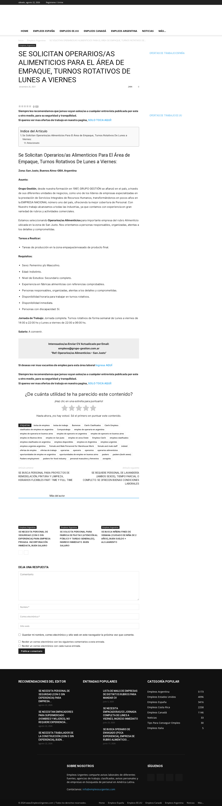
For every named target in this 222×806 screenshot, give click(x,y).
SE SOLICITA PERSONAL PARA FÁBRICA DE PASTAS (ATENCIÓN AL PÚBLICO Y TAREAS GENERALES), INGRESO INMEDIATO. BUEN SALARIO (79, 538)
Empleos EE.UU (69, 31)
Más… (162, 31)
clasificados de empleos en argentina (36, 429)
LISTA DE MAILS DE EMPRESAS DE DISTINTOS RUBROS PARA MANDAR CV (120, 694)
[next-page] (26, 552)
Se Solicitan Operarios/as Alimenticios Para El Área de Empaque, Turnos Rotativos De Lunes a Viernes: (74, 137)
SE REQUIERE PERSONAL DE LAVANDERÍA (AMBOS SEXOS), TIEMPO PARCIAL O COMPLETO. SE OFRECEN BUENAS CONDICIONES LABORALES (111, 478)
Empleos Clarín (99, 437)
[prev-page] (20, 552)
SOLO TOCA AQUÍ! (100, 120)
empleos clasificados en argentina (35, 442)
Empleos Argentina (124, 31)
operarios (89, 450)
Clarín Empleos (111, 425)
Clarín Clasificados (92, 425)
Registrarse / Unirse (54, 2)
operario (77, 450)
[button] (199, 31)
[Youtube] (201, 2)
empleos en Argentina (87, 442)
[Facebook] (183, 2)
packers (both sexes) (122, 454)
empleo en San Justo (55, 437)
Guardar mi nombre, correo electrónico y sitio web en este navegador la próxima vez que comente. (78, 634)
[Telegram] (37, 94)
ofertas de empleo (28, 450)
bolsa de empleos (42, 425)
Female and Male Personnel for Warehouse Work (71, 446)
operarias (65, 450)
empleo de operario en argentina (72, 433)
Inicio (20, 40)
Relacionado (33, 143)
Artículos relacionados (32, 495)
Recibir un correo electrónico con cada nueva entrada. (51, 645)
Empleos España (44, 31)
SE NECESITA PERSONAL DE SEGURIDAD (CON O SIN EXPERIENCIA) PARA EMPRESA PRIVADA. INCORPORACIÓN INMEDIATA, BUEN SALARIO (34, 538)
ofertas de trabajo (48, 450)
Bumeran (76, 425)
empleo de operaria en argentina (89, 429)
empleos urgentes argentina (32, 446)
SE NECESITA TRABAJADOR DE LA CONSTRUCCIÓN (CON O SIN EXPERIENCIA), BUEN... (56, 736)
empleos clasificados (119, 437)
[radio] (64, 409)
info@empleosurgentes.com (99, 789)
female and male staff (107, 446)
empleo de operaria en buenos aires (36, 433)
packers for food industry (54, 458)
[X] (195, 2)
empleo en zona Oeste (78, 437)
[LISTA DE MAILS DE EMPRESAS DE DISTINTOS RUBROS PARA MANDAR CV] (91, 695)
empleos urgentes (109, 442)
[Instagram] (189, 2)
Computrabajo (63, 429)
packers (105, 454)
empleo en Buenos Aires (31, 437)
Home (24, 31)
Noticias (148, 31)
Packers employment (29, 458)
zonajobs (107, 458)
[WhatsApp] (29, 94)
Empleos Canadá (95, 31)
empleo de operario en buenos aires (107, 433)
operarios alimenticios (107, 450)
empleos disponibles (63, 442)
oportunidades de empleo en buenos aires (78, 454)
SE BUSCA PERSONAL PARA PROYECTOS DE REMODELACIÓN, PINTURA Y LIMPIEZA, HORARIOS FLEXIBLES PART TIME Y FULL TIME (45, 476)
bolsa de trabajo (60, 425)
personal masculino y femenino (84, 458)
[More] (46, 94)
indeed (124, 446)
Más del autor (57, 495)
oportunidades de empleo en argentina (38, 454)
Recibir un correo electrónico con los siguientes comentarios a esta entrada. (63, 641)
